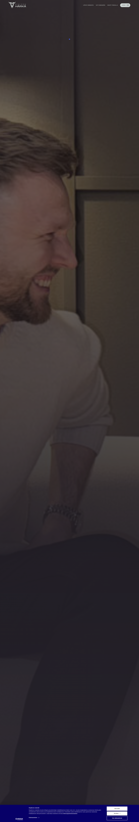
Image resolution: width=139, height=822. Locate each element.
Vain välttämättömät (117, 818)
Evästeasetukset (33, 817)
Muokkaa (116, 813)
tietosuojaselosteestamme (70, 813)
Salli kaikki (117, 808)
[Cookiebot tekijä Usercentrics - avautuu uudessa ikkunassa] (19, 819)
